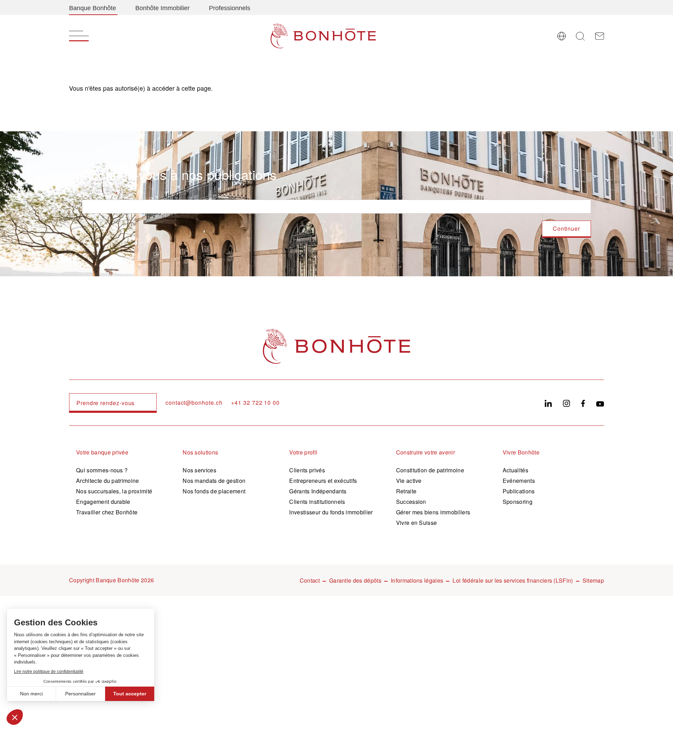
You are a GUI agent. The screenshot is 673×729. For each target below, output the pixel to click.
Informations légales (417, 580)
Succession (411, 502)
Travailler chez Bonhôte (106, 512)
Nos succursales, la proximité (114, 491)
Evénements (519, 481)
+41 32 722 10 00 (255, 403)
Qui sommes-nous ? (102, 470)
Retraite (406, 491)
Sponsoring (517, 502)
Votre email (98, 193)
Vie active (409, 481)
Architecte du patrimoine (107, 481)
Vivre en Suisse (416, 523)
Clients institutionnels (317, 502)
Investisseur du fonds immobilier (331, 512)
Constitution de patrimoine (430, 470)
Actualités (515, 470)
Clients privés (307, 470)
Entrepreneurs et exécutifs (323, 481)
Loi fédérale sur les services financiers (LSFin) (513, 580)
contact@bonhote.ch (193, 403)
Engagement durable (103, 502)
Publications (519, 491)
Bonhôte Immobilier (162, 8)
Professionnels (229, 8)
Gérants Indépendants (317, 491)
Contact (310, 580)
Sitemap (593, 580)
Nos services (199, 470)
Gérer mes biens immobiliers (433, 512)
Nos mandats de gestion (214, 481)
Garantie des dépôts (355, 580)
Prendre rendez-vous (105, 403)
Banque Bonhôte (92, 8)
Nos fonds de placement (214, 491)
